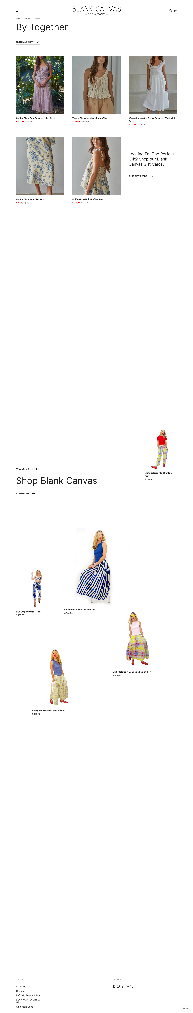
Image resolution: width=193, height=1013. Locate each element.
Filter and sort (25, 42)
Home (18, 18)
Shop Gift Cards (138, 176)
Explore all (22, 493)
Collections (26, 18)
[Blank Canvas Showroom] (96, 10)
